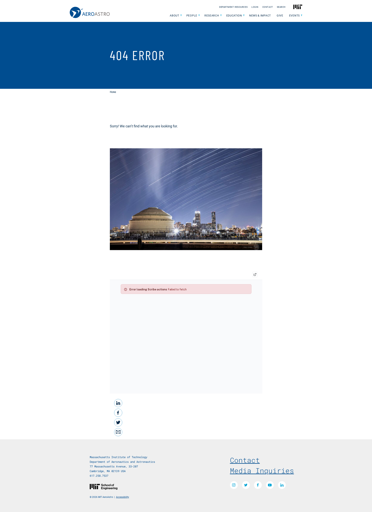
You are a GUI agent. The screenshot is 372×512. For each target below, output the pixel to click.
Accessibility (122, 496)
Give (280, 15)
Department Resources (233, 6)
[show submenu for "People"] (199, 16)
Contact (267, 6)
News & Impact (260, 15)
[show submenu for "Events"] (301, 16)
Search (281, 6)
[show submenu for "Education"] (244, 16)
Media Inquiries (262, 470)
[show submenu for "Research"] (221, 16)
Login (254, 6)
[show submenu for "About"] (181, 16)
